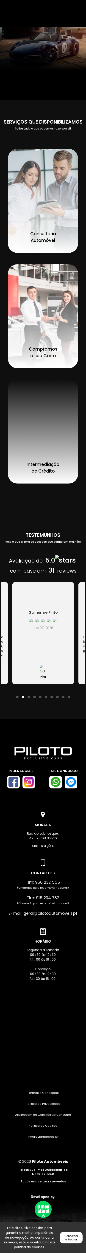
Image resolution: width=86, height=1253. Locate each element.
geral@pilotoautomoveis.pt (50, 913)
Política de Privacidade (43, 1104)
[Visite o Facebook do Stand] (13, 782)
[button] (17, 694)
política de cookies (29, 1247)
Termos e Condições (43, 1093)
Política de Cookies (43, 1126)
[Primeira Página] (43, 755)
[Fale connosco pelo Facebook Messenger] (71, 782)
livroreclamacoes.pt (43, 1137)
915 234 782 (47, 898)
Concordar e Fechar (71, 1237)
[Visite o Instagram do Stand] (28, 782)
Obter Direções (43, 846)
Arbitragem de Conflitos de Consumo (43, 1115)
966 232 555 (47, 882)
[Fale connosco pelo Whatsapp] (55, 782)
